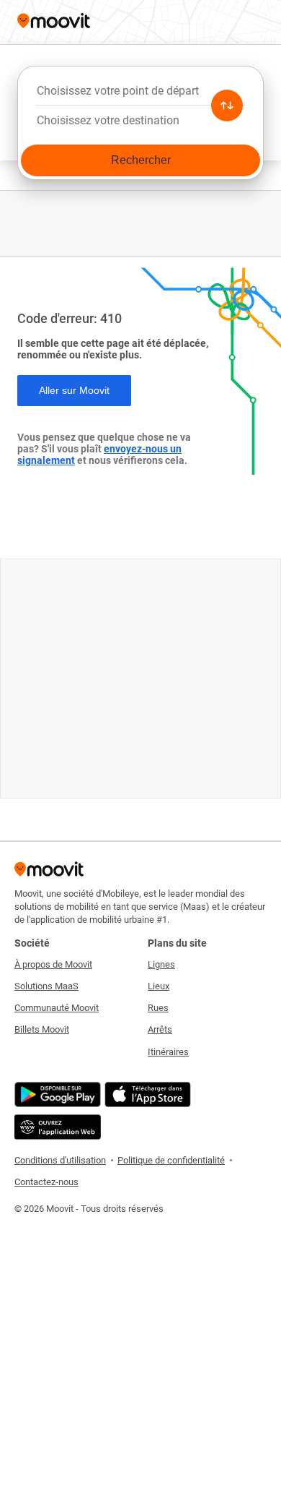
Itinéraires (168, 1051)
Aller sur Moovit (74, 390)
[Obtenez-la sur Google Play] (55, 1094)
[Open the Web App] (55, 1127)
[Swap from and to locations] (227, 105)
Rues (158, 1007)
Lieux (158, 986)
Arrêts (160, 1029)
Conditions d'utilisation (60, 1160)
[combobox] (140, 95)
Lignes (161, 964)
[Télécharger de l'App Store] (145, 1094)
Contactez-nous (46, 1181)
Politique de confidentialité (171, 1160)
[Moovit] (53, 22)
